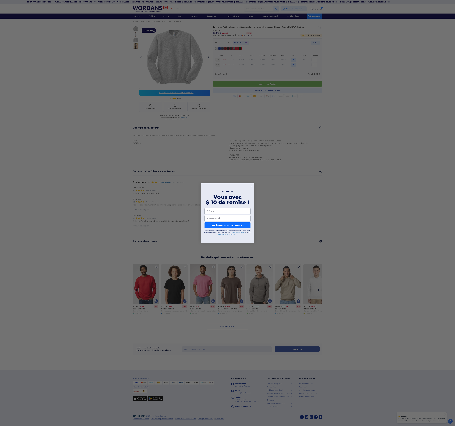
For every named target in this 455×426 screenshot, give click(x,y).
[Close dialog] (251, 186)
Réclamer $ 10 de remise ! (227, 225)
